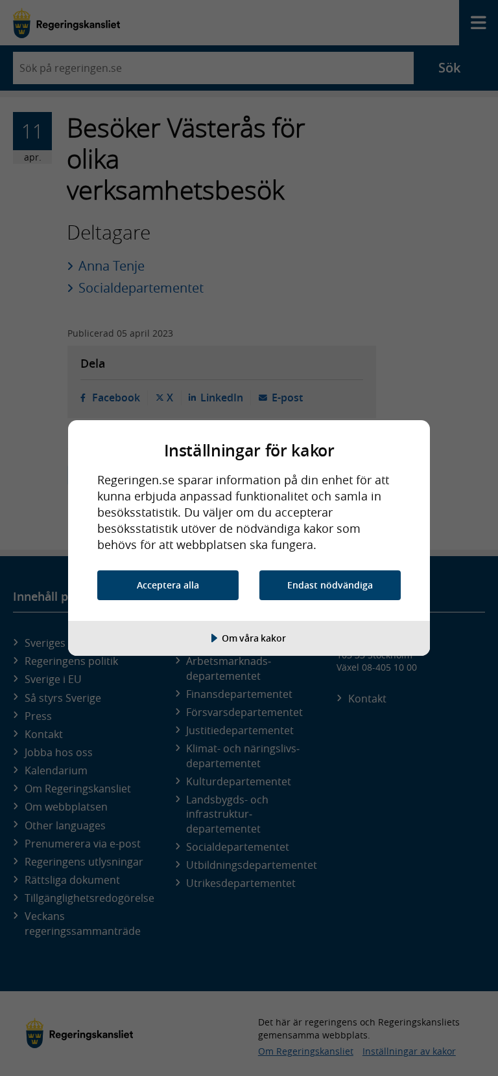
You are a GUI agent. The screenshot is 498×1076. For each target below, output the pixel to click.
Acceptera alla (168, 585)
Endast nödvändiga (330, 585)
